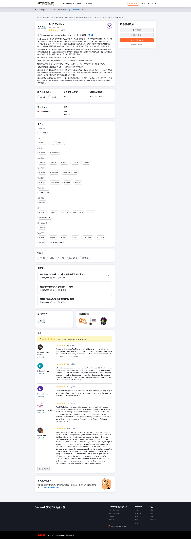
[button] (143, 4)
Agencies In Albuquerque (103, 17)
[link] (80, 3)
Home (37, 17)
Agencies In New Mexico (84, 17)
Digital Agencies (47, 17)
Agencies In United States (64, 17)
